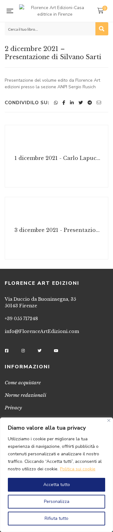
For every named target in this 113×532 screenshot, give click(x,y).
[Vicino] (108, 420)
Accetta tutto (56, 485)
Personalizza (56, 501)
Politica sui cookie (77, 469)
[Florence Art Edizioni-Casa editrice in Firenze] (55, 11)
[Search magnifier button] (101, 28)
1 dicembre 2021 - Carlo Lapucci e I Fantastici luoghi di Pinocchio (57, 158)
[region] (56, 474)
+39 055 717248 (21, 318)
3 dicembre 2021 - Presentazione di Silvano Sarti (57, 230)
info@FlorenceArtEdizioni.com (42, 331)
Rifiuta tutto (56, 518)
